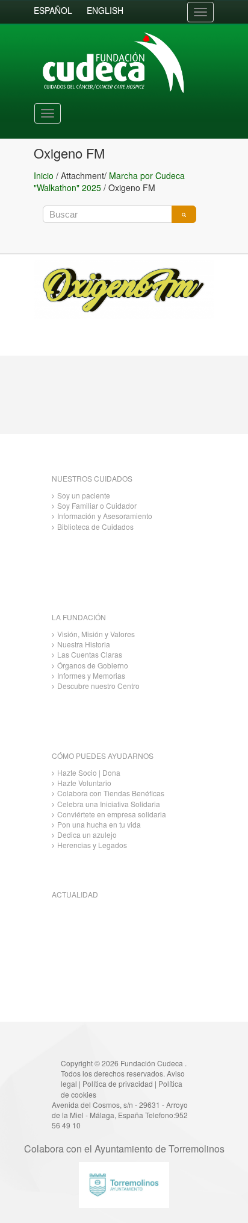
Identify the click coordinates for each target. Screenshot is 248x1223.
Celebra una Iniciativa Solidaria (108, 804)
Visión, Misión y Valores (96, 634)
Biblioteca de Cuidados (95, 526)
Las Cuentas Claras (89, 654)
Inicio (44, 175)
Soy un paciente (83, 495)
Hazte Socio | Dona (88, 772)
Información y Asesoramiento (104, 516)
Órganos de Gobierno (92, 665)
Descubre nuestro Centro (98, 686)
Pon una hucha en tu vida (99, 824)
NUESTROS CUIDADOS (92, 478)
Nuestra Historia (83, 644)
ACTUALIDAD (75, 894)
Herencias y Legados (92, 845)
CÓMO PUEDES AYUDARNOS (102, 755)
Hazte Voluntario (84, 783)
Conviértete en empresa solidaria (111, 814)
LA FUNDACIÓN (79, 617)
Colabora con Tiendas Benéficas (110, 793)
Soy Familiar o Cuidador (97, 505)
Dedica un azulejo (87, 834)
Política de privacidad (117, 1083)
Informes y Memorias (91, 675)
